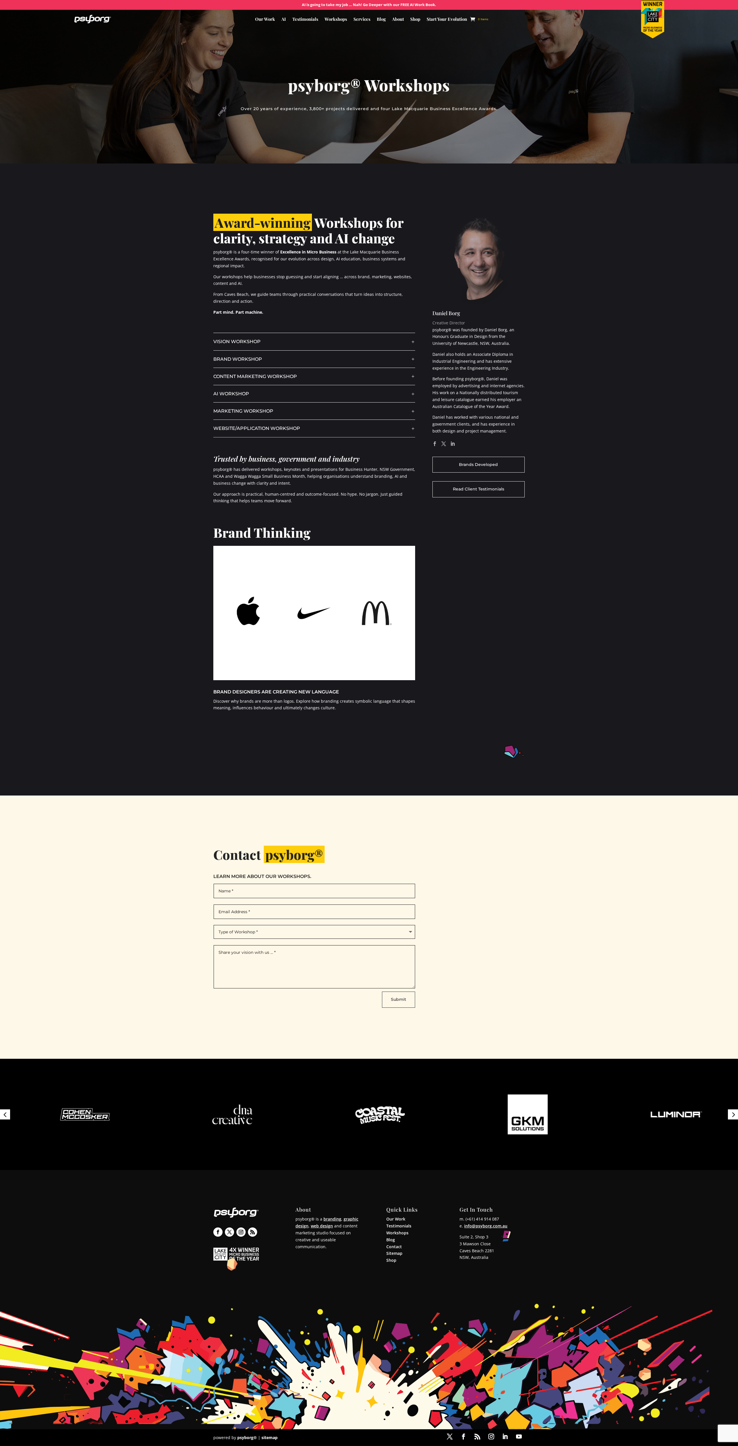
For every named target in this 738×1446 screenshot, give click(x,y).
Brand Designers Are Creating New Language (276, 692)
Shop (415, 19)
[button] (5, 1114)
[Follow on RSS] (252, 1232)
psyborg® (247, 1437)
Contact (394, 1246)
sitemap (269, 1437)
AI (283, 19)
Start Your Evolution (447, 19)
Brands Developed (478, 464)
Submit (398, 999)
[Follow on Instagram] (241, 1232)
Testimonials (305, 19)
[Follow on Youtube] (519, 1436)
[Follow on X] (229, 1232)
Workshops (336, 19)
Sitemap (394, 1253)
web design (322, 1226)
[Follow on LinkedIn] (505, 1436)
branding (332, 1219)
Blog (381, 19)
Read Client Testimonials (478, 489)
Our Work (265, 19)
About (398, 19)
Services (361, 19)
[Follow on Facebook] (218, 1232)
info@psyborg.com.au (485, 1226)
